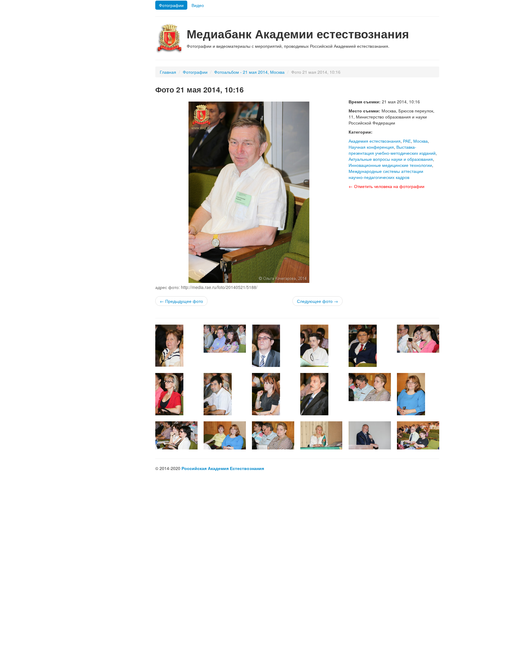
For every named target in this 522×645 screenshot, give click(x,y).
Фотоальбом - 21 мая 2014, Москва (249, 72)
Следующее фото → (317, 301)
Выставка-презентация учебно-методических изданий (392, 150)
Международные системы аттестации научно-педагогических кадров (386, 174)
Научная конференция (371, 147)
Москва (420, 141)
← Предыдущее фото (181, 301)
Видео (198, 5)
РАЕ (407, 141)
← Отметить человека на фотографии (386, 186)
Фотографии (171, 5)
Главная (168, 72)
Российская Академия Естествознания (223, 468)
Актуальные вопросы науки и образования (391, 159)
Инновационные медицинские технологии (390, 165)
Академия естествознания (375, 141)
